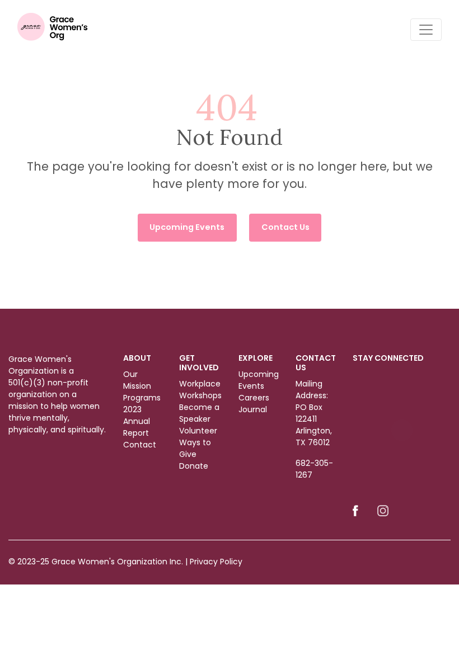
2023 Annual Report (136, 421)
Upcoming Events (186, 227)
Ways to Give (195, 448)
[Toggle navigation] (426, 29)
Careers (253, 397)
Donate (193, 466)
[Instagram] (382, 510)
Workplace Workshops (200, 389)
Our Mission (137, 380)
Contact (139, 444)
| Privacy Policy (213, 561)
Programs (142, 397)
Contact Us (285, 227)
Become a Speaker (199, 413)
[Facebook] (355, 510)
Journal (252, 409)
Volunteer (198, 430)
